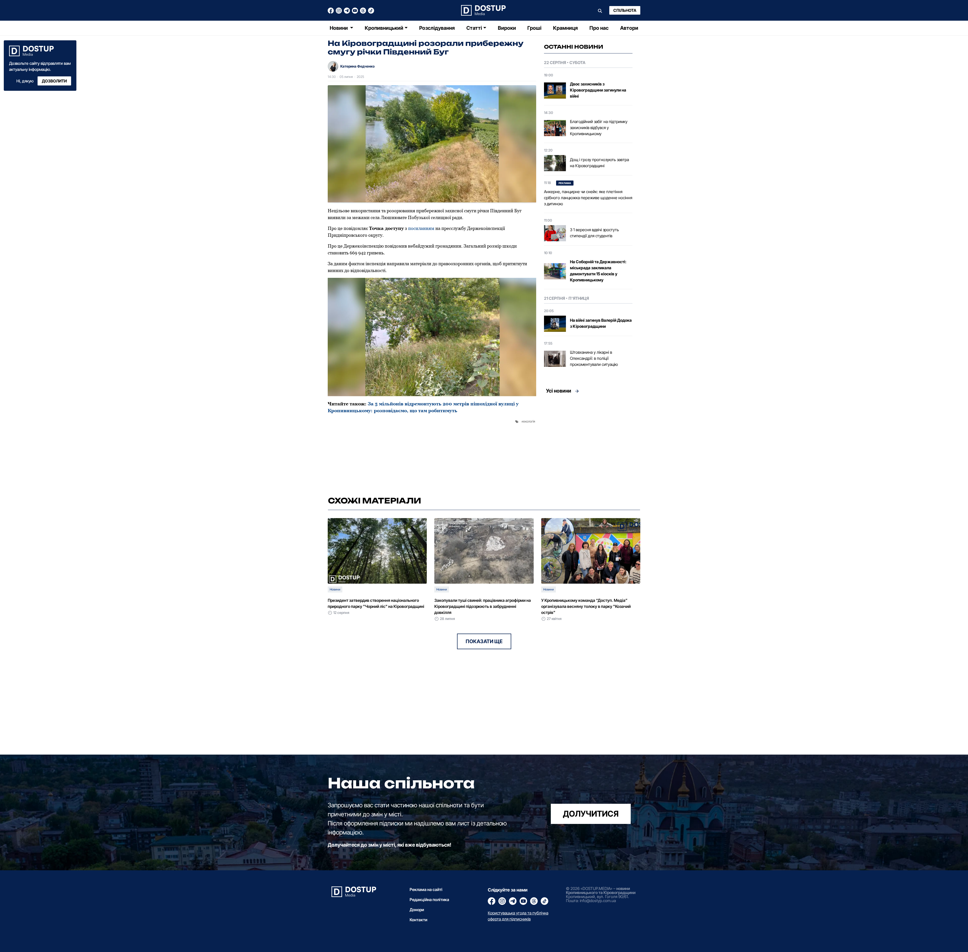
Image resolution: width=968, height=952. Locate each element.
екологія (529, 421)
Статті (474, 28)
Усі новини (558, 391)
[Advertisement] (588, 443)
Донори (417, 909)
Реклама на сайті (426, 889)
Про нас (599, 28)
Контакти (418, 919)
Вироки (507, 28)
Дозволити (54, 80)
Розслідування (437, 28)
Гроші (534, 28)
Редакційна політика (429, 899)
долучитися (591, 814)
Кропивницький (384, 28)
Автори (629, 28)
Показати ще (484, 641)
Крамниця (565, 28)
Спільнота (624, 10)
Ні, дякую (25, 80)
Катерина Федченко (357, 66)
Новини (339, 28)
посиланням (421, 228)
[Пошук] (600, 10)
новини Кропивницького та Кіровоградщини (601, 890)
